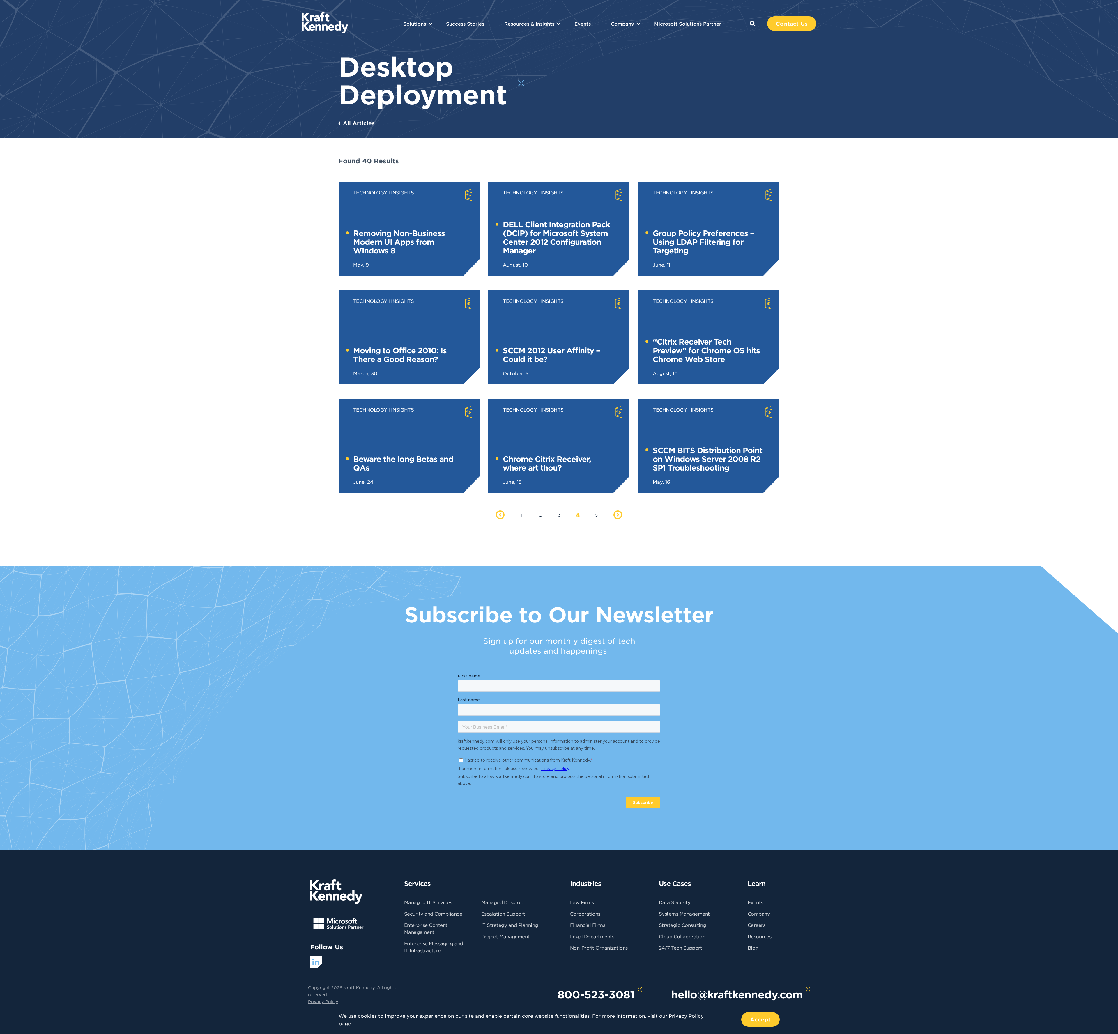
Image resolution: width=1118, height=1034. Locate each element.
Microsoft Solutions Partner (687, 23)
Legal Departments (592, 936)
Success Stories (465, 23)
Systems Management (684, 913)
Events (582, 23)
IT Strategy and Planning (509, 925)
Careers (756, 925)
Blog (753, 947)
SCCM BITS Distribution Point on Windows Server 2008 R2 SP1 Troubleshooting (707, 459)
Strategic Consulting (682, 925)
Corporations (585, 913)
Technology (370, 192)
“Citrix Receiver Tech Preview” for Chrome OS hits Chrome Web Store (706, 350)
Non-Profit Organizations (599, 947)
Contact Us (792, 23)
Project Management (505, 936)
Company (622, 23)
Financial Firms (587, 925)
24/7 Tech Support (680, 947)
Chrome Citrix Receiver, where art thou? (547, 463)
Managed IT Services (428, 902)
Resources (760, 936)
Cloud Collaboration (682, 936)
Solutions (414, 23)
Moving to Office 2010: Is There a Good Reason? (400, 354)
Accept (760, 1019)
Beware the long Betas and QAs (403, 463)
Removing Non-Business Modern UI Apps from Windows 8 (399, 241)
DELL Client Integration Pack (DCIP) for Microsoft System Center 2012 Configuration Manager (556, 237)
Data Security (675, 902)
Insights (402, 192)
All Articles (359, 123)
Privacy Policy (323, 1001)
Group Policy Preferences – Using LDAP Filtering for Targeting (703, 241)
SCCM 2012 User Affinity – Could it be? (551, 354)
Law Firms (582, 902)
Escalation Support (503, 913)
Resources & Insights (529, 23)
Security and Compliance (433, 913)
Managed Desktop (502, 902)
